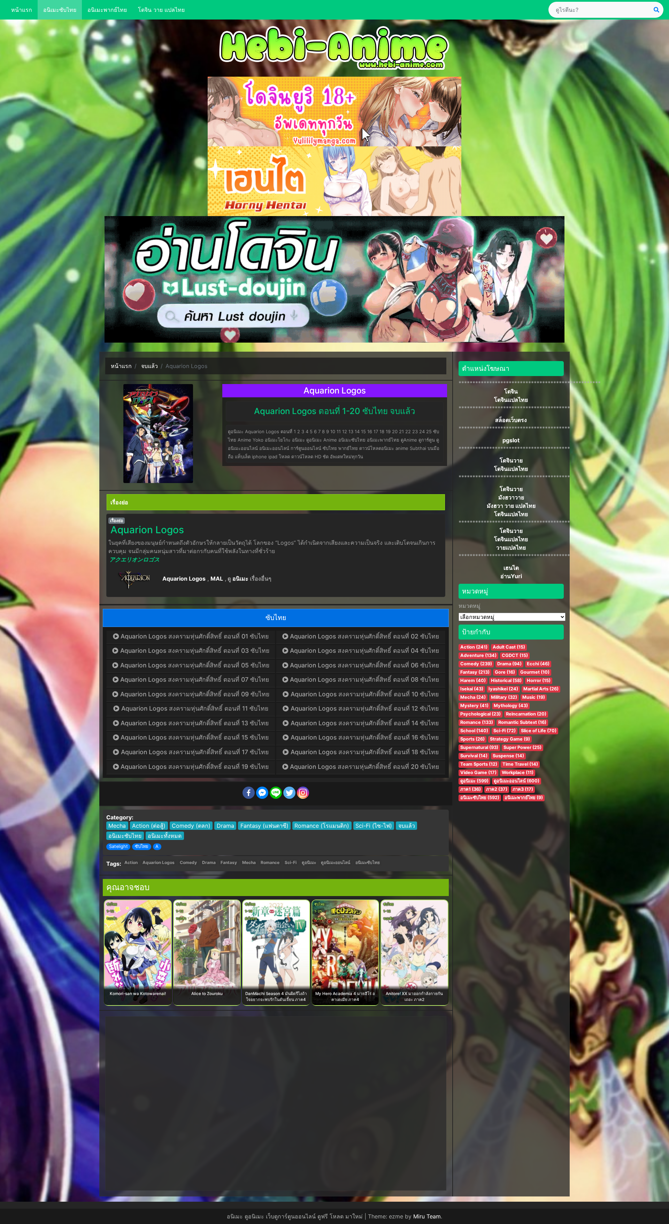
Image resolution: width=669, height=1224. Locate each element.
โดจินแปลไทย (511, 399)
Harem (473, 680)
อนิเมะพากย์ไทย (107, 9)
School (474, 730)
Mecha (117, 825)
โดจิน (511, 391)
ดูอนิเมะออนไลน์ (335, 862)
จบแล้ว (406, 825)
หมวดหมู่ (469, 605)
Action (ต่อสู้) (149, 825)
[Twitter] (289, 793)
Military (504, 697)
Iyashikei (503, 688)
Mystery (474, 705)
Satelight (118, 846)
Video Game (478, 772)
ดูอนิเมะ (309, 862)
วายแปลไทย (511, 547)
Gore (505, 672)
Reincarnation (526, 714)
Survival (473, 755)
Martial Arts (541, 688)
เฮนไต (511, 567)
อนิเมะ (240, 578)
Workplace (517, 772)
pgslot (511, 440)
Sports (472, 739)
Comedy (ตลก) (191, 825)
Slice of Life (538, 730)
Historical (506, 680)
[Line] (276, 793)
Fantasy (229, 862)
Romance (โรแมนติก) (321, 825)
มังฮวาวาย (511, 497)
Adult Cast (509, 647)
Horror (539, 680)
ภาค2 (496, 789)
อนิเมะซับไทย (59, 9)
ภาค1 (470, 789)
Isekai (471, 688)
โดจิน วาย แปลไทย (161, 9)
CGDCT (515, 655)
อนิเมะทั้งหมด (165, 835)
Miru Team (427, 1216)
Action (131, 862)
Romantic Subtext (522, 722)
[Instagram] (303, 793)
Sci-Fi (291, 862)
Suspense (508, 755)
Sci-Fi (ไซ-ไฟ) (373, 825)
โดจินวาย (511, 460)
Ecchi (538, 663)
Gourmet (534, 672)
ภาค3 (523, 789)
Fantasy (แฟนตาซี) (264, 825)
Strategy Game (510, 739)
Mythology (511, 705)
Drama (225, 825)
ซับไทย (141, 846)
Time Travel (520, 764)
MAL (216, 578)
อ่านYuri (511, 576)
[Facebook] (249, 793)
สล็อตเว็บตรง (511, 419)
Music (533, 697)
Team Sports (478, 764)
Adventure (478, 655)
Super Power (522, 747)
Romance (270, 862)
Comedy (188, 862)
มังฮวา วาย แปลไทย (511, 505)
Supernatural (479, 747)
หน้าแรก (21, 9)
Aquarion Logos (184, 578)
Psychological (480, 714)
